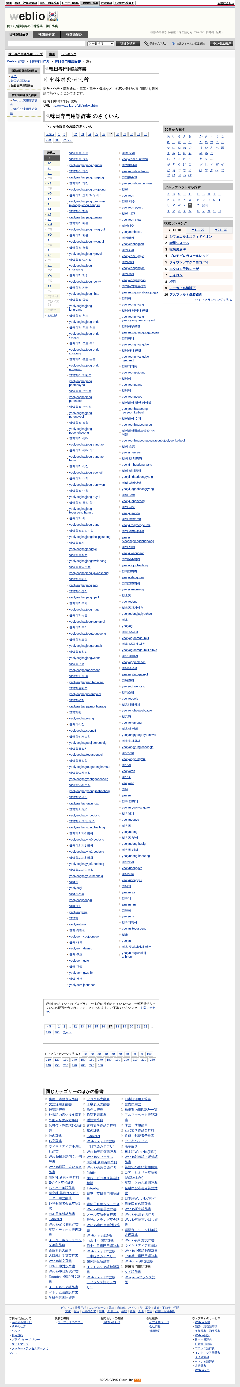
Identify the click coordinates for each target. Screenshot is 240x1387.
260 (65, 1065)
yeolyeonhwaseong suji (137, 424)
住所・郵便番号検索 (139, 1136)
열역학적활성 (78, 555)
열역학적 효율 (78, 247)
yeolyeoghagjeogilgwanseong (89, 573)
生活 (76, 1311)
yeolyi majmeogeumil (136, 525)
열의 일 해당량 (132, 458)
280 (83, 1065)
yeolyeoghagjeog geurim (85, 165)
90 (131, 134)
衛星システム (179, 243)
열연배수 (128, 225)
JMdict (91, 1173)
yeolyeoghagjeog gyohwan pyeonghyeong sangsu (87, 203)
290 (91, 1065)
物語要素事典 (96, 1115)
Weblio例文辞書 (60, 1261)
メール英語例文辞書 (101, 1214)
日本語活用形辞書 (138, 1099)
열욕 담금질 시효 (133, 644)
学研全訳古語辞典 (62, 1297)
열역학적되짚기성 (81, 530)
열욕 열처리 (130, 656)
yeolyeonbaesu (132, 232)
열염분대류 (129, 165)
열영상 (126, 378)
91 (138, 134)
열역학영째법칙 (79, 785)
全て (14, 76)
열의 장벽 (128, 495)
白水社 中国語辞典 (100, 1241)
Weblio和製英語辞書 (101, 1209)
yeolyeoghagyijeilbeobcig (86, 876)
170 (100, 1059)
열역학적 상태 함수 (82, 450)
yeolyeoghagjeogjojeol (84, 597)
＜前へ (50, 134)
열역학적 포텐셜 (80, 407)
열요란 (126, 765)
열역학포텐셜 (78, 688)
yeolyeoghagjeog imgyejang (80, 267)
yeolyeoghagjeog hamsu (85, 217)
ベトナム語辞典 (205, 1361)
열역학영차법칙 (79, 773)
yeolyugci (128, 892)
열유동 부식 (130, 837)
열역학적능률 (78, 615)
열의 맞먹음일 (131, 519)
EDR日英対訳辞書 (62, 1214)
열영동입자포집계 (134, 286)
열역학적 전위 (78, 275)
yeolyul (126, 940)
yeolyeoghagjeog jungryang (80, 307)
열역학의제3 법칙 (81, 857)
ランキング (68, 54)
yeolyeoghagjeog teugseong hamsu (81, 510)
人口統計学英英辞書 (63, 1255)
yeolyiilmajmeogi (133, 589)
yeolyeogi (75, 888)
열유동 (126, 825)
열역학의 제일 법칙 (82, 821)
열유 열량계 (130, 801)
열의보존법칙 (131, 559)
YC (50, 173)
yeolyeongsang (132, 384)
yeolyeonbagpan (133, 244)
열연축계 (128, 250)
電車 (111, 1307)
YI (49, 203)
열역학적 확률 (78, 223)
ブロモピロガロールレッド (189, 256)
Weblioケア (202, 1370)
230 (152, 1059)
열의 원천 (128, 547)
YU (50, 265)
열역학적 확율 (78, 235)
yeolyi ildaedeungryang (137, 476)
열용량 (126, 716)
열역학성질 (76, 724)
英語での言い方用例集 (141, 1167)
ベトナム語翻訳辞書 (63, 1292)
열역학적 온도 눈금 (82, 359)
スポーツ (113, 1311)
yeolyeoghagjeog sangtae (86, 444)
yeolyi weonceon (133, 553)
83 (82, 134)
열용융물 (128, 753)
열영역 (126, 390)
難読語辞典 (57, 1109)
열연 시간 (128, 213)
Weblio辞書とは (22, 1322)
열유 (125, 789)
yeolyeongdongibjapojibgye (140, 292)
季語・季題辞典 (136, 1125)
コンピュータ (97, 1307)
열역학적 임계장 (80, 260)
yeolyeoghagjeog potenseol (80, 398)
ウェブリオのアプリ (70, 1322)
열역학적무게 (78, 603)
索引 (52, 54)
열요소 (126, 777)
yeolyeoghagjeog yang (84, 524)
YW (50, 275)
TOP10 (174, 230)
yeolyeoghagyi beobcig (84, 815)
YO (50, 234)
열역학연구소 (78, 797)
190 (117, 1059)
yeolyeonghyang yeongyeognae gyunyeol (138, 318)
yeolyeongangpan (134, 280)
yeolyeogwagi (78, 912)
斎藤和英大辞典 (60, 1250)
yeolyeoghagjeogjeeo (83, 585)
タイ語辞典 (202, 1356)
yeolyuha (128, 916)
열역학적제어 (78, 579)
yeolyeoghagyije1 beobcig (86, 851)
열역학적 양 (77, 518)
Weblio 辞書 (16, 61)
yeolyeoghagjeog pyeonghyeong (80, 430)
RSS (137, 1380)
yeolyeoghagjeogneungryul (87, 621)
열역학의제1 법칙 (81, 845)
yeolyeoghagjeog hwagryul (87, 229)
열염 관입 (75, 966)
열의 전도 (128, 507)
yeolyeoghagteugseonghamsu (89, 767)
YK (49, 214)
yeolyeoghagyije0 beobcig (86, 839)
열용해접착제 (131, 704)
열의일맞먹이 (131, 583)
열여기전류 (76, 894)
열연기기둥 (129, 366)
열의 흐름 (128, 446)
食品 (132, 1311)
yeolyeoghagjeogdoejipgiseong (89, 537)
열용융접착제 (131, 741)
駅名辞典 (93, 1130)
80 (134, 1053)
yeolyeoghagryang (81, 718)
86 (103, 134)
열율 (125, 934)
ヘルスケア (89, 1311)
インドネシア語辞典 (207, 1352)
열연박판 (128, 238)
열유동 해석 (130, 850)
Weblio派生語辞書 (138, 1209)
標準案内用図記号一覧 (141, 1109)
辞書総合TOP (226, 3)
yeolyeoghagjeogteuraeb (85, 645)
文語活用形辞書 (60, 1104)
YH (50, 198)
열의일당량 (129, 571)
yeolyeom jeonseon (82, 985)
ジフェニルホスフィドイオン (190, 236)
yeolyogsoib (130, 698)
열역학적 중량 (78, 300)
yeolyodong (129, 601)
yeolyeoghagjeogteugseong (87, 633)
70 (127, 1053)
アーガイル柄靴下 (182, 288)
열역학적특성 (78, 627)
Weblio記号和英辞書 (64, 1224)
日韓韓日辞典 (89, 3)
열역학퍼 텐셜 (78, 676)
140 (74, 1059)
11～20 (197, 230)
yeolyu (126, 795)
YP (49, 239)
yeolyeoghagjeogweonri (85, 658)
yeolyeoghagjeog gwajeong (87, 189)
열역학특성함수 (79, 760)
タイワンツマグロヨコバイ (189, 262)
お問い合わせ (111, 1322)
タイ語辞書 (133, 1272)
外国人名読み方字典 (63, 1120)
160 (91, 1059)
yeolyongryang (132, 722)
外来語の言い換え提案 (65, 1115)
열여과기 (75, 906)
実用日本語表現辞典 (63, 1099)
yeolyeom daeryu (80, 948)
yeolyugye (129, 904)
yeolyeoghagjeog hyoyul (85, 253)
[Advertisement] (149, 19)
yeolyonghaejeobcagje (137, 710)
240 (48, 1065)
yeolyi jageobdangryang (138, 489)
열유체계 (128, 813)
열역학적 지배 (78, 287)
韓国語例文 (46, 34)
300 (57, 139)
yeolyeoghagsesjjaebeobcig (87, 742)
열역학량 (75, 712)
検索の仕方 (19, 1326)
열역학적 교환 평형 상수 (85, 195)
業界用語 (80, 1307)
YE (49, 183)
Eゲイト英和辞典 (61, 1182)
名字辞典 (55, 1141)
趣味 (102, 1311)
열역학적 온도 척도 (82, 327)
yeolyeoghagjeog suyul (84, 497)
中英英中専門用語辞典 (141, 1256)
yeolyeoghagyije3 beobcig (86, 864)
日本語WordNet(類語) (141, 1151)
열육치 (126, 886)
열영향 (126, 298)
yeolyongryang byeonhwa (139, 735)
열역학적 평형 (78, 422)
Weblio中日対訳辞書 (64, 1271)
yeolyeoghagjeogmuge (84, 609)
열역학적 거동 (78, 153)
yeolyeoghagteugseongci (86, 754)
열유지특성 (129, 922)
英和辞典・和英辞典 (207, 1330)
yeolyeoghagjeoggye (83, 549)
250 (57, 1065)
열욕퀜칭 (128, 680)
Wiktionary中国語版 (139, 1261)
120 (57, 1059)
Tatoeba (93, 1188)
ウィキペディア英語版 (141, 1245)
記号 (205, 205)
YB (49, 168)
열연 (125, 189)
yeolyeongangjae (133, 268)
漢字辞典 (131, 1146)
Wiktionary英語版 (99, 1235)
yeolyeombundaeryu (135, 171)
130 (65, 1059)
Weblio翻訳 (202, 1335)
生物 (124, 1311)
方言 (149, 1311)
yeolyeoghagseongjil (83, 730)
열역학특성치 (78, 749)
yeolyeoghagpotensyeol (85, 694)
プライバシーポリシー (26, 1339)
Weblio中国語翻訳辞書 (141, 1251)
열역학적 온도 (78, 315)
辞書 (9, 3)
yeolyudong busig (134, 843)
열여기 (73, 882)
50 (113, 1053)
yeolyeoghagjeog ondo (84, 321)
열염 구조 (75, 954)
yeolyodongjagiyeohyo (137, 613)
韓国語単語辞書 (98, 1261)
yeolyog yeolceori (134, 662)
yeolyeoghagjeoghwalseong (87, 561)
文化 (68, 1311)
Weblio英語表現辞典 (139, 1214)
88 (117, 134)
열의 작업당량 (131, 483)
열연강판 (128, 274)
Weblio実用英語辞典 (101, 1167)
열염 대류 (75, 942)
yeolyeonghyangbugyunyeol (140, 332)
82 (75, 134)
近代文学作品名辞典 (139, 1130)
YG (50, 193)
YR (50, 250)
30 (99, 1053)
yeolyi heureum (132, 452)
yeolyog (127, 626)
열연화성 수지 (131, 418)
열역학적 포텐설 (80, 391)
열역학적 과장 (78, 171)
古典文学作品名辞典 (101, 1125)
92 (145, 134)
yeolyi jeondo (131, 513)
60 (120, 1053)
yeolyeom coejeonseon (84, 936)
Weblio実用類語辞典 (101, 1151)
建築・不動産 (162, 1307)
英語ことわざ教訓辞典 (141, 1183)
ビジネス (66, 1307)
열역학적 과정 (78, 183)
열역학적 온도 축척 (82, 343)
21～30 (221, 230)
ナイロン (176, 275)
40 (106, 1053)
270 (74, 1065)
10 (85, 1053)
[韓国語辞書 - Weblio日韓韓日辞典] (33, 22)
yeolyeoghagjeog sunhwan (87, 484)
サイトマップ (20, 1343)
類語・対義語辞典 (26, 3)
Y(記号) (52, 315)
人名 (141, 1311)
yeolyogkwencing (133, 686)
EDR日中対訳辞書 (62, 1266)
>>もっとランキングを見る (213, 300)
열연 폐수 (128, 201)
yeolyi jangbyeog (133, 501)
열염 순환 (128, 153)
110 (48, 1059)
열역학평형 (76, 700)
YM (50, 224)
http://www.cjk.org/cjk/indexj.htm (74, 105)
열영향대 (128, 338)
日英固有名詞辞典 (138, 1204)
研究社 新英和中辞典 (64, 1177)
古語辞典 (106, 3)
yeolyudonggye (132, 868)
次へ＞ (67, 139)
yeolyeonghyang (133, 304)
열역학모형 (76, 664)
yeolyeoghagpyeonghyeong (87, 706)
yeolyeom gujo (79, 960)
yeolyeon (128, 195)
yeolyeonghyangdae (135, 344)
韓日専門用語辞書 (68, 61)
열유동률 (128, 874)
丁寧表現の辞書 (98, 1104)
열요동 (126, 595)
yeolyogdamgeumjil (135, 674)
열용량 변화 (130, 728)
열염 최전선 (77, 930)
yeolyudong (129, 832)
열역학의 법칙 (78, 809)
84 (89, 134)
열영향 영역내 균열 (135, 310)
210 (135, 1059)
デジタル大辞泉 (98, 1099)
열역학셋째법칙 (79, 736)
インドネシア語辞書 (63, 1287)
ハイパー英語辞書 (62, 1188)
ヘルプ (16, 1330)
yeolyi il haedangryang (137, 464)
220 (143, 1059)
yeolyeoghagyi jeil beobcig (87, 827)
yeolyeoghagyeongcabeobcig (88, 779)
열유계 (126, 898)
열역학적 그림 (78, 159)
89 (124, 134)
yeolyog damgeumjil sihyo (139, 650)
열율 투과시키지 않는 (136, 947)
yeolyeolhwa (77, 924)
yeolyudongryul (132, 880)
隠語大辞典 (95, 1120)
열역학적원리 (78, 652)
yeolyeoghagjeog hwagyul (86, 241)
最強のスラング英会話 (103, 1220)
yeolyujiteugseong (134, 928)
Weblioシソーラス (100, 1157)
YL (49, 219)
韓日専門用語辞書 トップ (25, 54)
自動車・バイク (127, 1307)
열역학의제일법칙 (81, 870)
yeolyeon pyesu (132, 207)
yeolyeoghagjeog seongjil (86, 472)
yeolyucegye (130, 819)
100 (149, 1053)
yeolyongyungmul (134, 759)
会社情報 (155, 1326)
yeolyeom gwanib (81, 972)
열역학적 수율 (78, 490)
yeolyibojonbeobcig (135, 565)
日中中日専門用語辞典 (103, 1246)
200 (126, 1059)
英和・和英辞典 (49, 3)
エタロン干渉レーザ (184, 269)
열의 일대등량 (131, 470)
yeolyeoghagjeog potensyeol (80, 414)
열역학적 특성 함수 (82, 502)
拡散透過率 (177, 249)
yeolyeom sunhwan (135, 159)
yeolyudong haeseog (136, 856)
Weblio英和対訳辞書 (139, 1240)
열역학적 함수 (78, 211)
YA (49, 163)
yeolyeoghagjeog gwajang (86, 177)
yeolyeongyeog (132, 396)
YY (49, 285)
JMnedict (55, 1219)
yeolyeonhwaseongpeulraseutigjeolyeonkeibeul (153, 440)
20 (92, 1053)
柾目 (172, 282)
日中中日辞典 (70, 3)
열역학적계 (76, 543)
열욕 (125, 620)
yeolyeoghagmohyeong (84, 670)
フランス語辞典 (205, 1348)
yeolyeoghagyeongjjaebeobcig (89, 791)
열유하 (126, 910)
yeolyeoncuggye (133, 256)
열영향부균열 (131, 326)
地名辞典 (55, 1136)
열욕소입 (128, 692)
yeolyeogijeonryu (80, 900)
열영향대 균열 (131, 350)
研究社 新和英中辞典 (102, 1162)
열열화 (73, 918)
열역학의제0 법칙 (81, 833)
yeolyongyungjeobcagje (138, 747)
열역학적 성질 (78, 466)
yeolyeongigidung (133, 372)
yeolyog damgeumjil (135, 638)
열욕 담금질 (130, 632)
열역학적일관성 (79, 567)
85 (96, 134)
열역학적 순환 (78, 478)
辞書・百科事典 (165, 1311)
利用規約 (17, 1335)
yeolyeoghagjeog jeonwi (85, 281)
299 (48, 139)
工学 (148, 1307)
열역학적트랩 (78, 639)
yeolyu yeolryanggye (136, 807)
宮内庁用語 (133, 1104)
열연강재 (128, 262)
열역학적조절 (78, 591)
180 (109, 1059)
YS (49, 255)
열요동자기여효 (132, 607)
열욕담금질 (129, 668)
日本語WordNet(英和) (141, 1198)
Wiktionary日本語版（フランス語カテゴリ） (101, 1282)
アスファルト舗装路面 (185, 294)
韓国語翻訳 (74, 34)
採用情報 (155, 1330)
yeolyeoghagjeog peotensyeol (80, 383)
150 (83, 1059)
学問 (176, 1307)
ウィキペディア (136, 1141)
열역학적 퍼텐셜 (80, 375)
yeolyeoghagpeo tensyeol (86, 682)
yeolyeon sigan (132, 219)
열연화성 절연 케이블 (136, 402)
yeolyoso (128, 783)
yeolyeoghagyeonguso (84, 803)
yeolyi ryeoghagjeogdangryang (138, 539)
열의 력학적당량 (133, 531)
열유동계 (128, 862)
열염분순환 (129, 177)
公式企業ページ (159, 1322)
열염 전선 (75, 979)
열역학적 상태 (78, 438)
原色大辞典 (95, 1109)
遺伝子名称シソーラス (103, 1204)
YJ (49, 209)
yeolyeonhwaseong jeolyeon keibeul (135, 410)
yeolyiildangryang (133, 577)
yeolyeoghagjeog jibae (84, 293)
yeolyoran (128, 771)
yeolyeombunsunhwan (137, 183)
